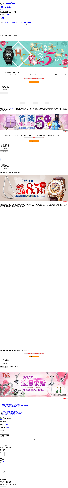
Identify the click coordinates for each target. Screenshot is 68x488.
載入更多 (2, 430)
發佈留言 (2, 436)
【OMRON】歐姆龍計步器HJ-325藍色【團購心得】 (10, 410)
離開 (5, 486)
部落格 (3, 17)
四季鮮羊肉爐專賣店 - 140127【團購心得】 (9, 414)
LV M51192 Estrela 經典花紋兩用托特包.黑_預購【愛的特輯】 (17, 22)
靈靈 (1, 419)
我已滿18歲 (2, 486)
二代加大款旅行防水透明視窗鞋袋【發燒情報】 (10, 411)
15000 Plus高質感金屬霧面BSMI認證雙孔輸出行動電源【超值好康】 (13, 412)
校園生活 (7, 427)
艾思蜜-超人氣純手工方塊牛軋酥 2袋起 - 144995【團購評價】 (12, 413)
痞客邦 (5, 424)
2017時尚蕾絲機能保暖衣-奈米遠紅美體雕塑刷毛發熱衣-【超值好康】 (13, 406)
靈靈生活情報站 (5, 7)
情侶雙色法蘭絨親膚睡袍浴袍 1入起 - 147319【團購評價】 (11, 404)
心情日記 (7, 14)
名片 (3, 18)
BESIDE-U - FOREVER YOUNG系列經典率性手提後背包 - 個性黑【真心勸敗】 (15, 405)
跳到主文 (1, 9)
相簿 (3, 16)
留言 (7, 424)
